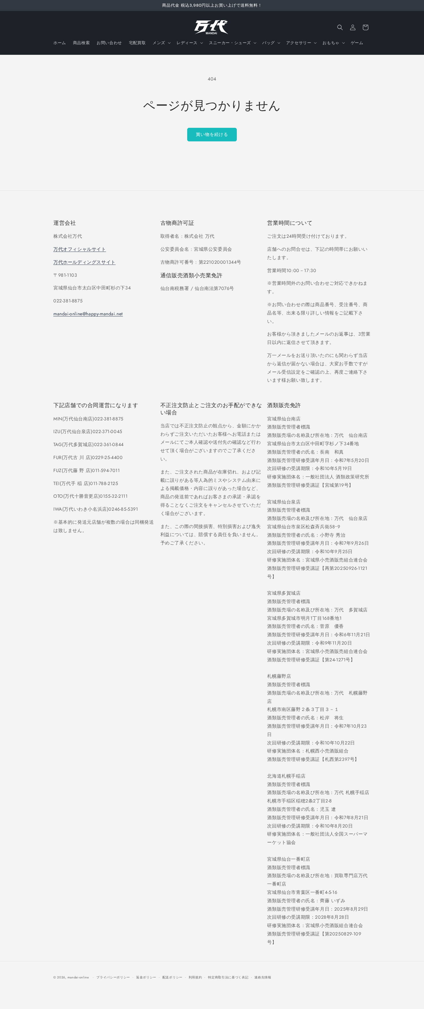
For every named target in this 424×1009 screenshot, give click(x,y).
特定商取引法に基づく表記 (228, 977)
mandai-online (78, 977)
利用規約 (195, 977)
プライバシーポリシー (113, 977)
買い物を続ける (212, 134)
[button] (161, 43)
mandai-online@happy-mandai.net (88, 313)
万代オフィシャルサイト (79, 249)
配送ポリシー (172, 977)
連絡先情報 (262, 977)
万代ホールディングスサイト (84, 262)
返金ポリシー (146, 977)
